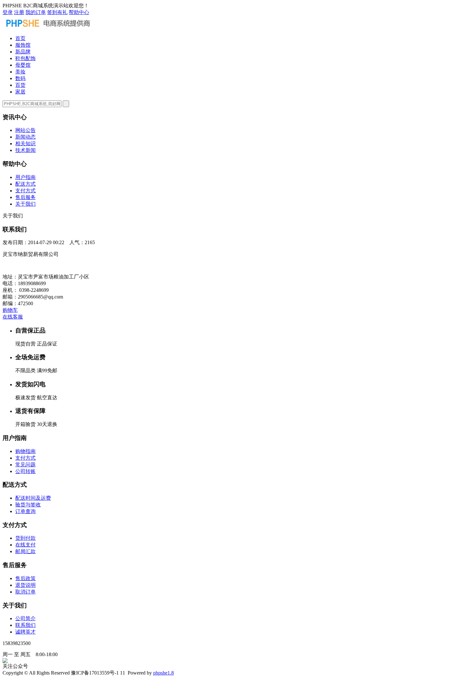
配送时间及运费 (33, 498)
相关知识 (25, 143)
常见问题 (25, 464)
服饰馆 (23, 45)
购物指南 (25, 451)
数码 (20, 78)
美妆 (20, 71)
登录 (8, 12)
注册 (19, 12)
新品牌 (23, 51)
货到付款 (25, 538)
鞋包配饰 (25, 58)
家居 (20, 91)
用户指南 (25, 177)
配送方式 (25, 184)
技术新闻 (25, 150)
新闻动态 (25, 137)
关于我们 (25, 204)
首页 (20, 38)
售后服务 (25, 197)
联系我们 (25, 625)
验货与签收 (28, 504)
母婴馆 (23, 65)
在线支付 (25, 544)
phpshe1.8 (163, 673)
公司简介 (25, 618)
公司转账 (25, 471)
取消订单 (25, 591)
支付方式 (25, 190)
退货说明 (25, 585)
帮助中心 (79, 12)
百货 (20, 85)
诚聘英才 (25, 631)
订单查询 (25, 511)
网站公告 (25, 130)
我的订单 (35, 12)
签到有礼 (57, 12)
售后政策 (25, 578)
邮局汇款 (25, 551)
